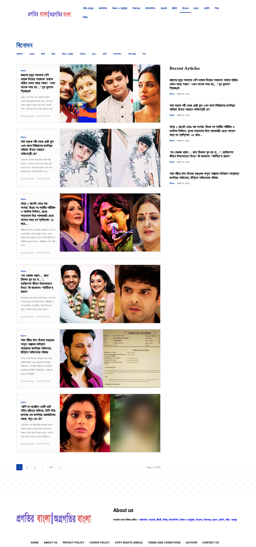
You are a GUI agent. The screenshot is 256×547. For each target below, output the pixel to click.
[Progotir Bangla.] (49, 13)
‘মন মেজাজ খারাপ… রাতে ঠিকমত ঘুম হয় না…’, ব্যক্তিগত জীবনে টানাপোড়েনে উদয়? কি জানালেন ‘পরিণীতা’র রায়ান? (37, 284)
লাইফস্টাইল (117, 54)
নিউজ (53, 54)
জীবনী (43, 54)
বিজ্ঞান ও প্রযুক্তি (67, 54)
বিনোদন (23, 71)
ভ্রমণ (94, 54)
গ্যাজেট (31, 54)
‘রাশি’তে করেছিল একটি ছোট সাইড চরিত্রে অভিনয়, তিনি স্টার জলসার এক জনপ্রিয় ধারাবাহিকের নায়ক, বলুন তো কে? (38, 413)
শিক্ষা (144, 54)
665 (51, 467)
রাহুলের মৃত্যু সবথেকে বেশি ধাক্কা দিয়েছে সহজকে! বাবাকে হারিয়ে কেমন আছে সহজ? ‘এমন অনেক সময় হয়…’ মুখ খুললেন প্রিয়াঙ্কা (38, 83)
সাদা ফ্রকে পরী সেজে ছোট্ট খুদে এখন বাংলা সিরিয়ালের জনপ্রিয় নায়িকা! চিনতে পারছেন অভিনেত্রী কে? (37, 148)
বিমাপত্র (82, 54)
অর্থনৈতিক (19, 54)
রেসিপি (105, 54)
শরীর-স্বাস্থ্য (132, 54)
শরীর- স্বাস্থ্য (231, 519)
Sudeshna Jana (27, 116)
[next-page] (60, 467)
